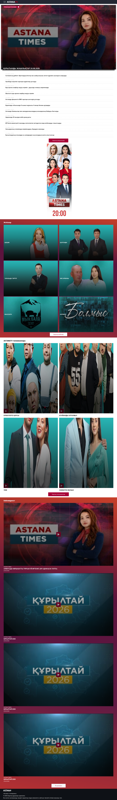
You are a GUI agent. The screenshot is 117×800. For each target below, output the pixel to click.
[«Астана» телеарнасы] (13, 2)
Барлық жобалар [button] (58, 334)
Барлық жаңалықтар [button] (58, 140)
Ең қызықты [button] (58, 785)
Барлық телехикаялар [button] (58, 494)
